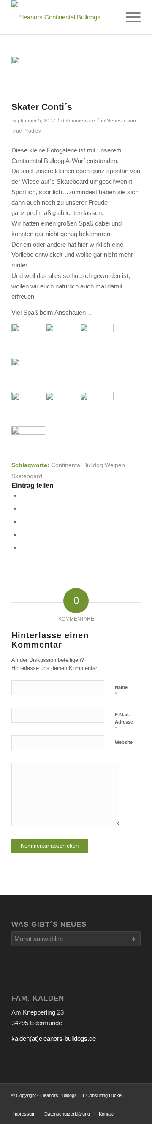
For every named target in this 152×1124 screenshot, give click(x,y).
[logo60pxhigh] (63, 17)
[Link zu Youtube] (109, 1105)
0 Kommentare (78, 121)
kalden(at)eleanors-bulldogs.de (53, 1038)
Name (121, 691)
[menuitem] (129, 17)
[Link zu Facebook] (134, 1105)
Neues (114, 121)
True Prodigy (26, 131)
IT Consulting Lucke (101, 1095)
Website (124, 742)
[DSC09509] (65, 76)
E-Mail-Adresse (124, 722)
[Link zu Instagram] (121, 1105)
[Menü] (129, 17)
